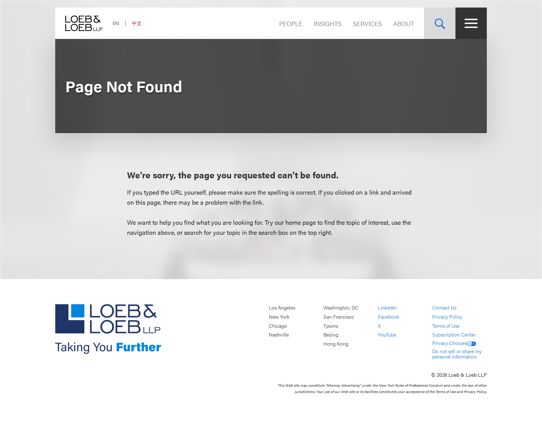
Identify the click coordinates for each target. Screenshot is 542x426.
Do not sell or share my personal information (456, 354)
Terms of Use (446, 325)
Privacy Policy (447, 316)
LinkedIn (387, 307)
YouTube (387, 334)
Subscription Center (454, 334)
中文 (137, 23)
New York (279, 316)
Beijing (330, 334)
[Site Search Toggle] (439, 23)
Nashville (279, 334)
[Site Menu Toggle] (471, 23)
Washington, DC (341, 307)
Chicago (278, 325)
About (403, 23)
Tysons (330, 325)
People (290, 23)
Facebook (388, 316)
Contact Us (444, 307)
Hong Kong (335, 343)
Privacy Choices (449, 343)
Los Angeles (282, 307)
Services (367, 23)
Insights (328, 23)
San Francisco (338, 316)
